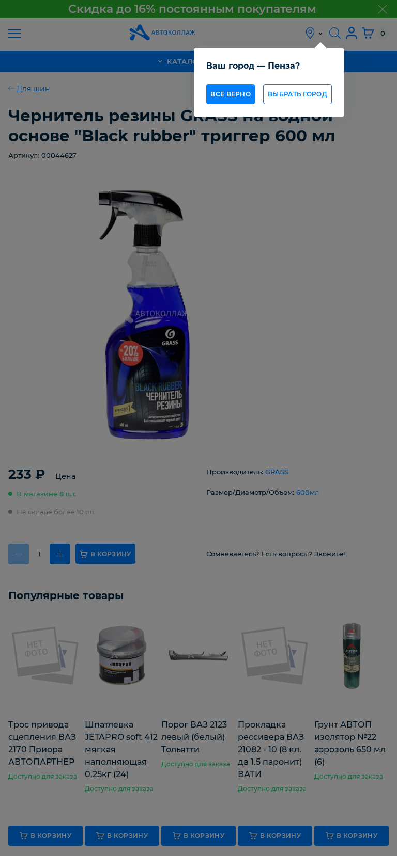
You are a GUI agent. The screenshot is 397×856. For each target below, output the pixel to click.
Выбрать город (297, 94)
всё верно (230, 94)
